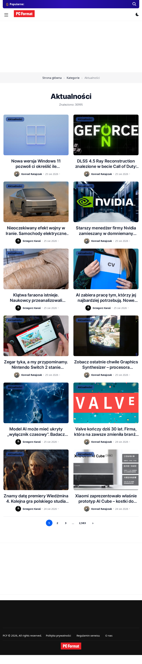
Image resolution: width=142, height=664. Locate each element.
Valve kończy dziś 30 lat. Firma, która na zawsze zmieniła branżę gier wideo (106, 431)
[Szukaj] (134, 4)
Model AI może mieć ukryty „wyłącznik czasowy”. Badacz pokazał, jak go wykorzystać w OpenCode (36, 431)
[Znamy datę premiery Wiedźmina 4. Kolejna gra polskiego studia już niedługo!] (36, 469)
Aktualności (15, 119)
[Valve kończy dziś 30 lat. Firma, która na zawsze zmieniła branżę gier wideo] (106, 403)
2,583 (82, 523)
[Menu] (6, 14)
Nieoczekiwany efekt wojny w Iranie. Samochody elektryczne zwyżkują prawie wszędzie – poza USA (36, 230)
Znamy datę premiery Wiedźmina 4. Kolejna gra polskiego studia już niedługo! (36, 498)
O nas (108, 635)
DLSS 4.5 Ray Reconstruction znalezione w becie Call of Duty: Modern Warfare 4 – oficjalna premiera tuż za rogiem (106, 164)
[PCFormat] (71, 646)
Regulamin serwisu (88, 635)
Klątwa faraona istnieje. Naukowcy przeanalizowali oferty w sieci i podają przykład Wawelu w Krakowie (36, 297)
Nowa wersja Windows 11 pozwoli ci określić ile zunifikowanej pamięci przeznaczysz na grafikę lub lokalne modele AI (36, 164)
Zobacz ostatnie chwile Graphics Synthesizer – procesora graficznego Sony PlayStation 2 (106, 364)
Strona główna (52, 78)
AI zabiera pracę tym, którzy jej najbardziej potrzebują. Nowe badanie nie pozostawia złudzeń (106, 297)
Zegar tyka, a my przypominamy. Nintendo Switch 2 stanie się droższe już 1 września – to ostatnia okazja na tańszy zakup (36, 364)
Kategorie (73, 78)
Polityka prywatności (58, 635)
